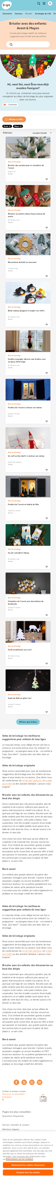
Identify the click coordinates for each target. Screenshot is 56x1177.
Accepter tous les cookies (28, 1172)
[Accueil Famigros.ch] (7, 5)
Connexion (12, 105)
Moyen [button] (16, 126)
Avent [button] (6, 126)
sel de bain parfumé (31, 780)
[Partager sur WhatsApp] (32, 1082)
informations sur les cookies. (20, 1159)
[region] (28, 1154)
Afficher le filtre (16, 119)
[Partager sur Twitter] (24, 1082)
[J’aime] (46, 179)
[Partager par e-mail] (39, 1082)
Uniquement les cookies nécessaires (28, 1165)
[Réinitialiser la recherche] (45, 44)
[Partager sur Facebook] (16, 1082)
